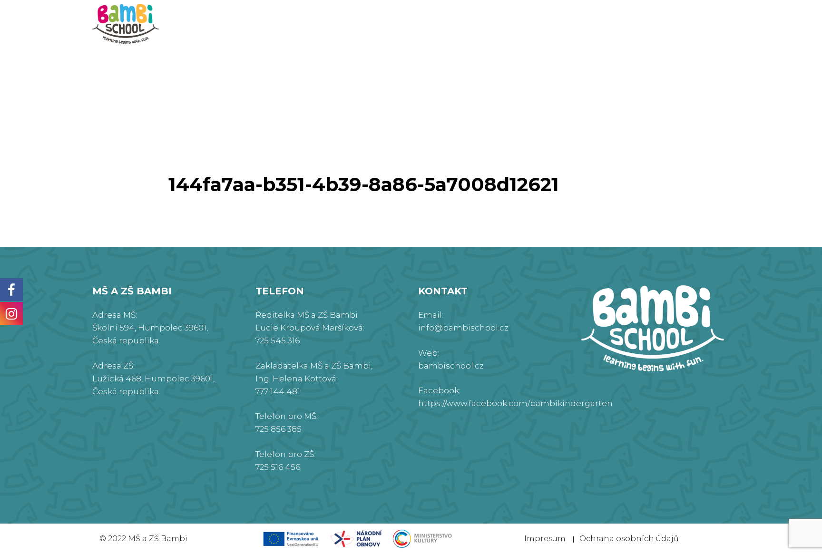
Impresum (545, 538)
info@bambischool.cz (463, 327)
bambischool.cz (451, 365)
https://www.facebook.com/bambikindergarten (515, 403)
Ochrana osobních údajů (629, 538)
